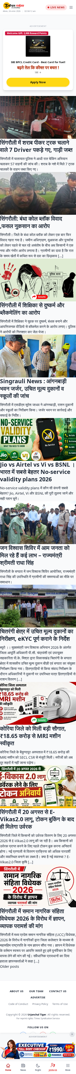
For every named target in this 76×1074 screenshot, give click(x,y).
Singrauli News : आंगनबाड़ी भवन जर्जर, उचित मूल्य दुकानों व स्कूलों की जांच (33, 388)
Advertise (38, 997)
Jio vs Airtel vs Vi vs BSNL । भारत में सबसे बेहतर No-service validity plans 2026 (37, 472)
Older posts (9, 966)
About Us (17, 991)
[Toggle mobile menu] (71, 7)
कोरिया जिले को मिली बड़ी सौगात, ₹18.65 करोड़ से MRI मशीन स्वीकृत (33, 736)
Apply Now (38, 82)
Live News (57, 7)
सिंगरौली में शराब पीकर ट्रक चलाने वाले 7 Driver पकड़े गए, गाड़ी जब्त (36, 146)
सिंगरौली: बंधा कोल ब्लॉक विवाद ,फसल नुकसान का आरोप (31, 222)
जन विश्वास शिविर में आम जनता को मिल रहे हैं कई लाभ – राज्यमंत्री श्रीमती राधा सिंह (34, 555)
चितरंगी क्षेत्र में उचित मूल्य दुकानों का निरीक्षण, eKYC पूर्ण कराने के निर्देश (36, 634)
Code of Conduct (18, 1004)
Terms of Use (60, 1004)
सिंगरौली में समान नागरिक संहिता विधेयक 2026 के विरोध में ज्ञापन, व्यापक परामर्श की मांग (32, 918)
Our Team (36, 991)
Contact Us (57, 991)
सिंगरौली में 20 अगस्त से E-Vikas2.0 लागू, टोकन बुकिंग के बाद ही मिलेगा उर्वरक (37, 819)
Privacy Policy (40, 1004)
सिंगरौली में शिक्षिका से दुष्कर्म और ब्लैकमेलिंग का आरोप (32, 308)
